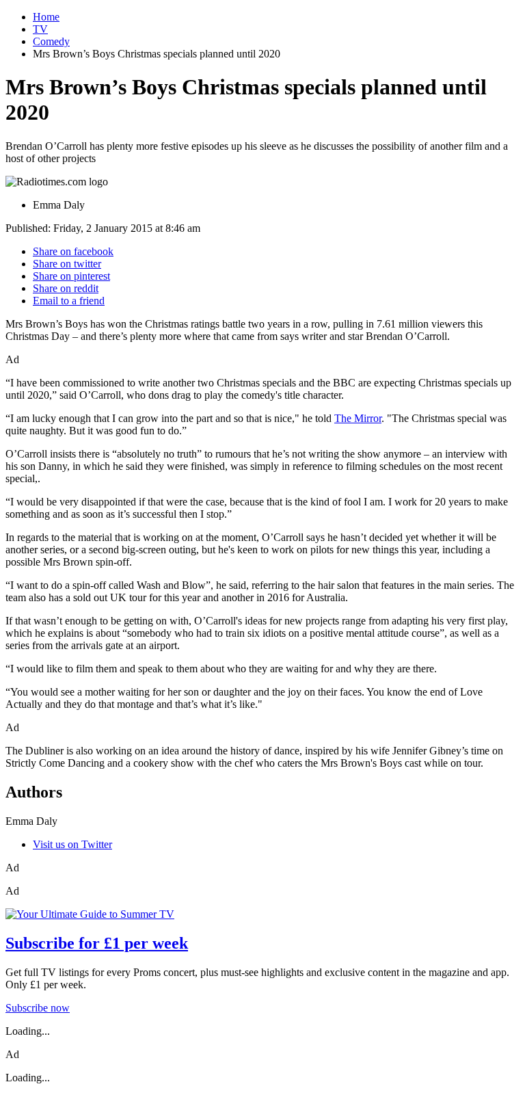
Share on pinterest (71, 276)
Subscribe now (37, 1008)
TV (40, 29)
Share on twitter (67, 263)
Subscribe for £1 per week (96, 943)
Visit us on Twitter (72, 844)
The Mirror (357, 418)
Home (46, 17)
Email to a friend (69, 300)
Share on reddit (65, 288)
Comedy (51, 41)
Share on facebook (73, 251)
